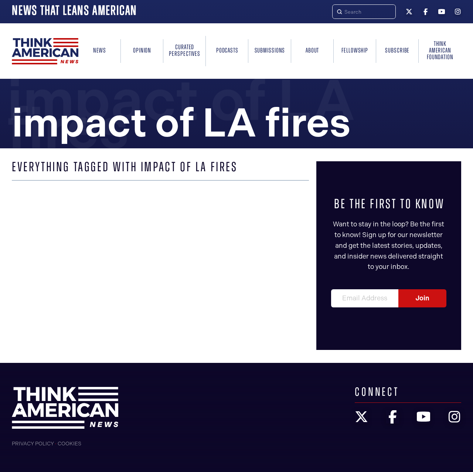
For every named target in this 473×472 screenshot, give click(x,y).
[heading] (45, 51)
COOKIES (69, 444)
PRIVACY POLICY (33, 444)
